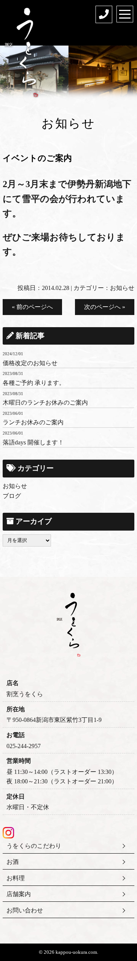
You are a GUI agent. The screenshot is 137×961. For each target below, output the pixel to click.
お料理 (15, 878)
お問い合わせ (24, 910)
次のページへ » (104, 307)
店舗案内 (18, 894)
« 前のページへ (32, 307)
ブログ (12, 496)
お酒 (12, 862)
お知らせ (122, 288)
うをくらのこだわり (33, 846)
